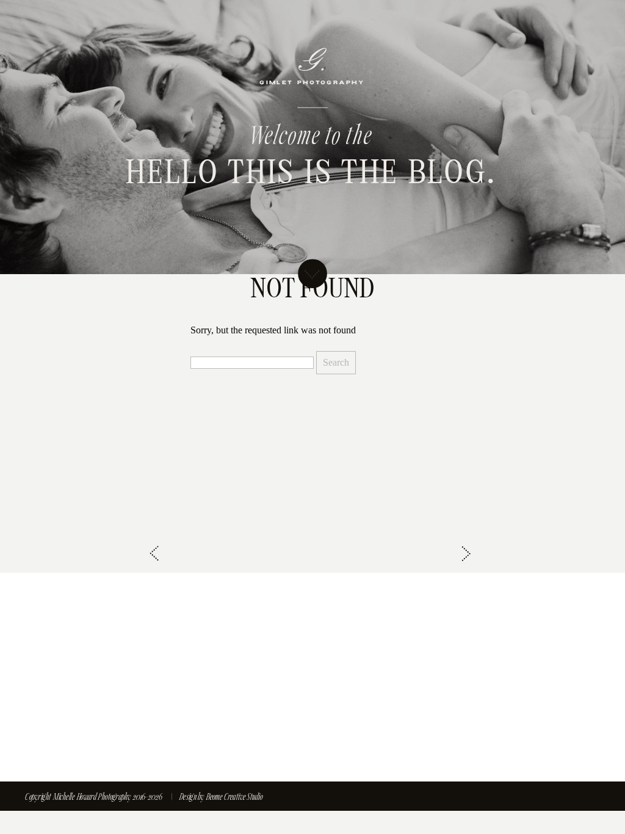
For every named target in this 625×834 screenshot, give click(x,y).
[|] (176, 797)
